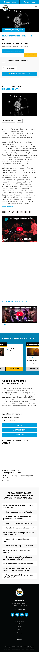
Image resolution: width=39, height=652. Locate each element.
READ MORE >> (7, 207)
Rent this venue (19, 430)
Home (19, 623)
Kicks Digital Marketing (28, 649)
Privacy (19, 633)
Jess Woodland (27, 360)
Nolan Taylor (27, 358)
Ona (4, 40)
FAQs (19, 425)
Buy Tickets (30, 55)
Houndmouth (11, 89)
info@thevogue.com (11, 417)
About (19, 629)
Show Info (30, 369)
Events (19, 626)
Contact (19, 639)
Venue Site (19, 435)
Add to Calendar (11, 68)
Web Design (15, 649)
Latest (19, 636)
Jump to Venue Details (20, 73)
